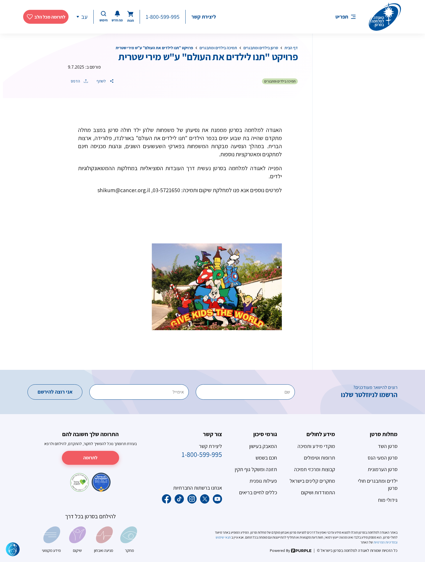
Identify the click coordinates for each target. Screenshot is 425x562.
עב (84, 17)
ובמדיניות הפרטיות (385, 542)
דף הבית (291, 47)
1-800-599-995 (163, 17)
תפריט (341, 16)
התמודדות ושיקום (318, 492)
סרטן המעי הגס (383, 457)
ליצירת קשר (203, 16)
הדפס (76, 81)
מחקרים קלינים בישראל (312, 480)
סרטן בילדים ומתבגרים (260, 47)
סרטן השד (388, 446)
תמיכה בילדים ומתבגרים (218, 47)
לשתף (102, 81)
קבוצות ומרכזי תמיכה (314, 469)
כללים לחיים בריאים (258, 492)
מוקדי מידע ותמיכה (316, 446)
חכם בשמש (266, 457)
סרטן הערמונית (383, 469)
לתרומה (90, 458)
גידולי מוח (388, 500)
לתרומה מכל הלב (49, 17)
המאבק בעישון (263, 446)
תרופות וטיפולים (319, 457)
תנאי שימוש (223, 537)
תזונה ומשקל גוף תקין (256, 469)
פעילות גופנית (263, 480)
